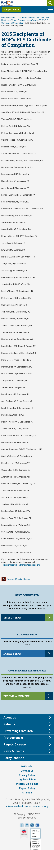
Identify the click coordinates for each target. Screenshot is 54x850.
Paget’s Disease (14, 744)
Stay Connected (27, 595)
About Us (9, 717)
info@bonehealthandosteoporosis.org (27, 806)
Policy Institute (13, 758)
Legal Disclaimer (27, 779)
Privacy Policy (27, 775)
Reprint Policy (27, 788)
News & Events (13, 751)
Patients (11, 17)
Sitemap (27, 792)
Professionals (13, 737)
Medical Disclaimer (27, 783)
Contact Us (27, 770)
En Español (27, 766)
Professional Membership (27, 670)
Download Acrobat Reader (18, 579)
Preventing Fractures (18, 731)
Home (4, 17)
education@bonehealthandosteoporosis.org (20, 565)
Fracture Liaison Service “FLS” (31, 20)
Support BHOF (11, 9)
